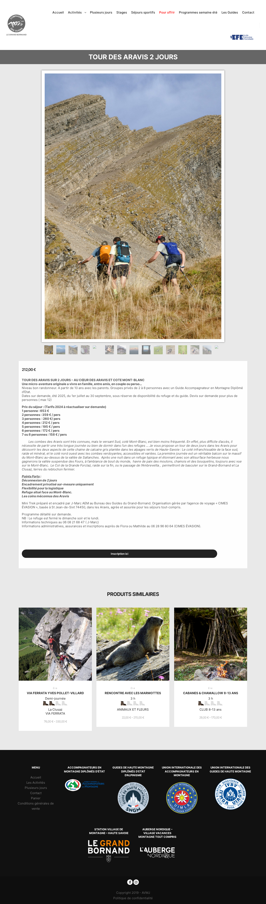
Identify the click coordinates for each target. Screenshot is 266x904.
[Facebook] (130, 882)
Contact (36, 793)
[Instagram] (136, 882)
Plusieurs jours (36, 788)
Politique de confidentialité (133, 898)
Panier (36, 798)
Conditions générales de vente (36, 806)
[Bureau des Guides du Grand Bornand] (16, 24)
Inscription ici (119, 553)
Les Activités (35, 783)
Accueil (35, 777)
